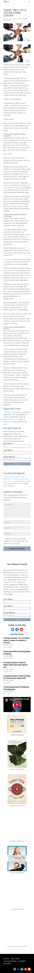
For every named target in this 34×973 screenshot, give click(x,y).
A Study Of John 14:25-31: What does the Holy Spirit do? (15, 664)
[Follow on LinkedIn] (21, 969)
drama (25, 174)
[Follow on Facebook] (14, 969)
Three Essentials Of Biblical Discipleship (16, 688)
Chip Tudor (8, 18)
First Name (8, 443)
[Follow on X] (18, 969)
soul (13, 343)
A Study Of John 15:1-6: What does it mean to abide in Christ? (16, 640)
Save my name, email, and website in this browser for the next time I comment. (15, 541)
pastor (5, 417)
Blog (23, 18)
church (21, 69)
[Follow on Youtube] (25, 969)
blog (5, 424)
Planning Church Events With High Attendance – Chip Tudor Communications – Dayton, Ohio (16, 479)
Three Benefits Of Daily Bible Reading (16, 652)
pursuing (7, 90)
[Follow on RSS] (29, 969)
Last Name (7, 450)
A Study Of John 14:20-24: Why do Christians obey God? (16, 677)
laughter (10, 291)
